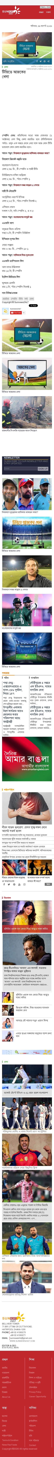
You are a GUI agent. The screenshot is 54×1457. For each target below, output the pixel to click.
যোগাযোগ (33, 1416)
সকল (48, 12)
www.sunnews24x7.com (22, 1341)
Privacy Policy (35, 1392)
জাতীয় (4, 1367)
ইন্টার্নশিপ (33, 1421)
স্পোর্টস (14, 298)
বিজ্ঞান (4, 1392)
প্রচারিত (6, 298)
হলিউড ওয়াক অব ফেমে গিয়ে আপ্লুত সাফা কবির (32, 996)
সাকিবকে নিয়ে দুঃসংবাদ (24, 255)
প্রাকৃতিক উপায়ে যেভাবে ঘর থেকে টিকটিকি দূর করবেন (24, 857)
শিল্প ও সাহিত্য (35, 1377)
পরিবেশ (32, 1425)
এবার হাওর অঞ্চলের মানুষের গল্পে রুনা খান (34, 1035)
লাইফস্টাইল (9, 789)
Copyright (7, 1448)
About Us (6, 1397)
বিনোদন (7, 897)
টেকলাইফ (33, 1387)
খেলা (6, 67)
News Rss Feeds (9, 1445)
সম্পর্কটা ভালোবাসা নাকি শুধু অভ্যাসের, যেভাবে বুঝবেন (24, 835)
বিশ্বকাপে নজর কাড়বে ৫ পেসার (26, 185)
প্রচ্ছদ (41, 12)
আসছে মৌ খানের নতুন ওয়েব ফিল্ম (32, 1020)
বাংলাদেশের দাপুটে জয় (23, 217)
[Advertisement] (27, 107)
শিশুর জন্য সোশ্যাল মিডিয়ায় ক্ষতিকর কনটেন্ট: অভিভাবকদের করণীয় (26, 852)
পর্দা (26, 298)
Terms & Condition (10, 1440)
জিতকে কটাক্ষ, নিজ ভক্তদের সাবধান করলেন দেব (32, 1009)
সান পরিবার (34, 1440)
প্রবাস (4, 1387)
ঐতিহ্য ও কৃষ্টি (34, 1382)
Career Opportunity (37, 1396)
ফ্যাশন (4, 1416)
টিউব (31, 1430)
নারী (4, 1430)
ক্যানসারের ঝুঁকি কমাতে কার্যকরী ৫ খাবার (19, 839)
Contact (32, 1445)
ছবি (30, 1435)
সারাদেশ (5, 1372)
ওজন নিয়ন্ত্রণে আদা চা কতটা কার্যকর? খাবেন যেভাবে (23, 846)
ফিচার (4, 1421)
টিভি (21, 298)
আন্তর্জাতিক (6, 1382)
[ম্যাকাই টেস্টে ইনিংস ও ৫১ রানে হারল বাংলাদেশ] (27, 1080)
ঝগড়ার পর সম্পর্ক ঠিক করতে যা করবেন (18, 842)
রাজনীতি (5, 1377)
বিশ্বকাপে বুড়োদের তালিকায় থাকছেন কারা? (31, 153)
